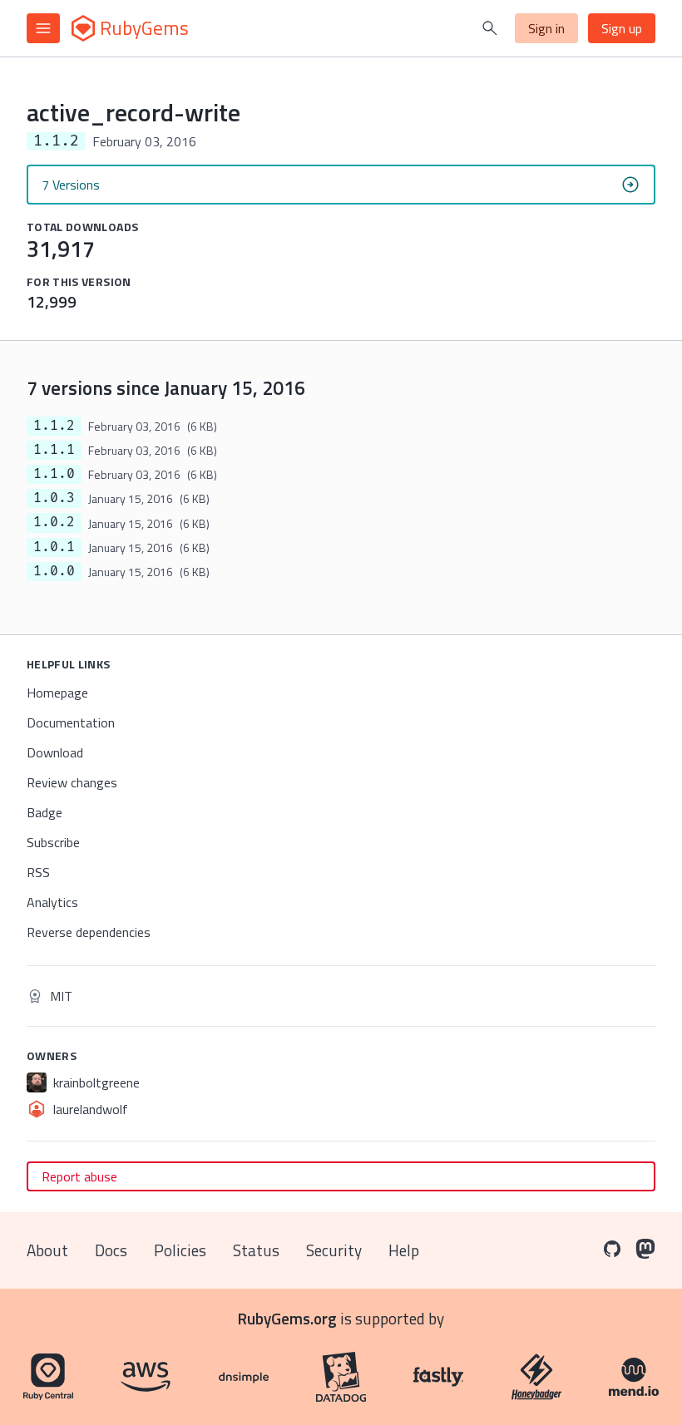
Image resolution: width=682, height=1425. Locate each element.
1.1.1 (54, 449)
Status (256, 1250)
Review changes (72, 782)
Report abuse (79, 1176)
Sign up (621, 28)
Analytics (52, 902)
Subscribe (53, 842)
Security (334, 1250)
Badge (44, 812)
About (47, 1250)
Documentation (71, 722)
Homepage (57, 693)
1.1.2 (54, 425)
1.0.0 (54, 571)
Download (55, 752)
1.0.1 (54, 547)
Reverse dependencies (89, 932)
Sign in (546, 28)
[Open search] (490, 28)
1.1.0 (54, 474)
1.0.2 (54, 522)
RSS (38, 872)
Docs (111, 1250)
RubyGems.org (287, 1318)
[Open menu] (43, 28)
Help (403, 1250)
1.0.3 (54, 498)
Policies (180, 1250)
